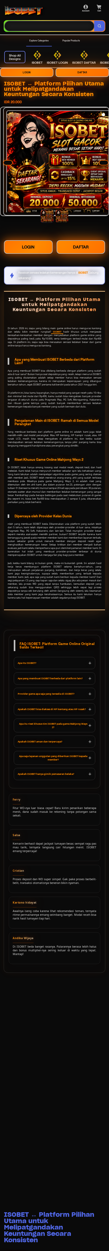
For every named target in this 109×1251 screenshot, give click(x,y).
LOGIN (27, 72)
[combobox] (49, 26)
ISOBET (57, 331)
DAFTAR (82, 72)
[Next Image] (103, 162)
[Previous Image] (8, 162)
